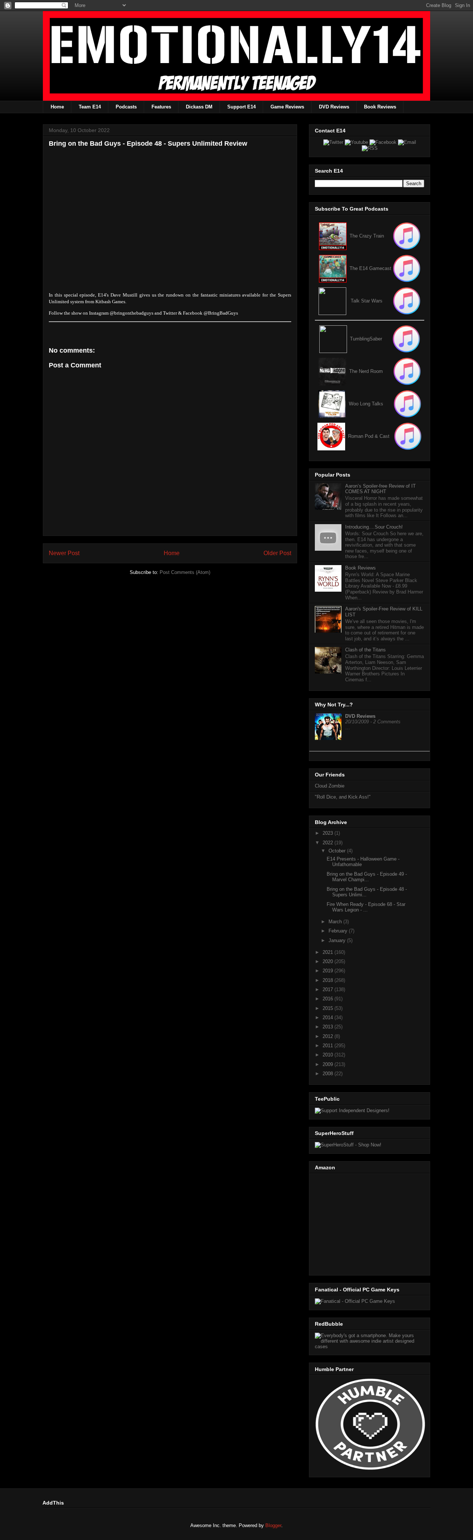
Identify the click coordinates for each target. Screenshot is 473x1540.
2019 (328, 970)
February (339, 931)
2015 (328, 1008)
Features (161, 107)
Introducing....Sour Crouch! (374, 527)
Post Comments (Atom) (185, 572)
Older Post (277, 553)
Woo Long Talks (366, 403)
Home (57, 107)
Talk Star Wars (366, 301)
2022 (328, 842)
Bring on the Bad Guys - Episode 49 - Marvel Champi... (367, 877)
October (338, 851)
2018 (328, 980)
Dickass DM (199, 107)
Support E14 (241, 107)
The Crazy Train (367, 236)
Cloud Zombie (329, 786)
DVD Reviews (334, 107)
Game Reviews (287, 107)
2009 (328, 1064)
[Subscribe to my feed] (333, 268)
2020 (328, 961)
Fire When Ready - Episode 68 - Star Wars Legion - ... (366, 907)
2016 (328, 998)
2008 (328, 1073)
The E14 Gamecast (370, 268)
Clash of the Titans (365, 650)
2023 (328, 833)
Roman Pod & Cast (368, 436)
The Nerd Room (366, 371)
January (338, 940)
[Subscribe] (407, 268)
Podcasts (126, 107)
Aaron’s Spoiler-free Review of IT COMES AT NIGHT (380, 489)
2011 (328, 1045)
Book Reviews (380, 107)
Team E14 (90, 107)
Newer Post (64, 553)
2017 (328, 989)
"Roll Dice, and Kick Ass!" (343, 797)
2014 (328, 1017)
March (336, 921)
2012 (328, 1036)
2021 (328, 952)
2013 (328, 1026)
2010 (328, 1055)
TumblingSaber (366, 339)
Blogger (273, 1525)
